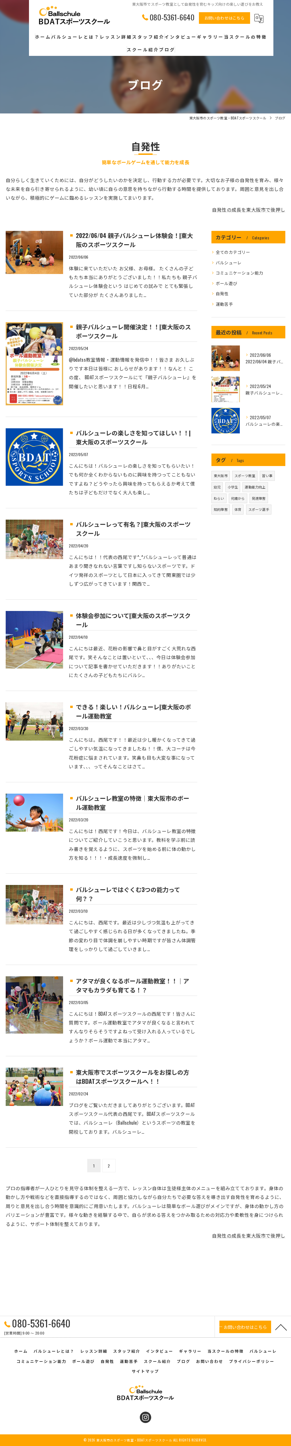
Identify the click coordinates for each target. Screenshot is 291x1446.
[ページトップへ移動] (281, 1327)
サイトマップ (145, 1371)
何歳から (238, 498)
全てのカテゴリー (233, 252)
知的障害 (221, 509)
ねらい (219, 498)
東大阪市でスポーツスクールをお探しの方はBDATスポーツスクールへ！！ (132, 1076)
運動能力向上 (255, 486)
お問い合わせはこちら (224, 18)
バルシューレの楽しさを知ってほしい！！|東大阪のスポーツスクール (133, 437)
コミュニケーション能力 (239, 273)
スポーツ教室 (244, 475)
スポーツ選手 (258, 509)
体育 (237, 509)
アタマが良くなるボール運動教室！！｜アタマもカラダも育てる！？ (132, 985)
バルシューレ (229, 262)
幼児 (217, 486)
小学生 (233, 486)
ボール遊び (226, 283)
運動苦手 (224, 304)
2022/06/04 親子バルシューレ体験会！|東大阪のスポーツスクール (134, 240)
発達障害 (259, 498)
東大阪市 (221, 475)
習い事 (267, 475)
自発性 (222, 293)
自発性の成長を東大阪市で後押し (248, 209)
